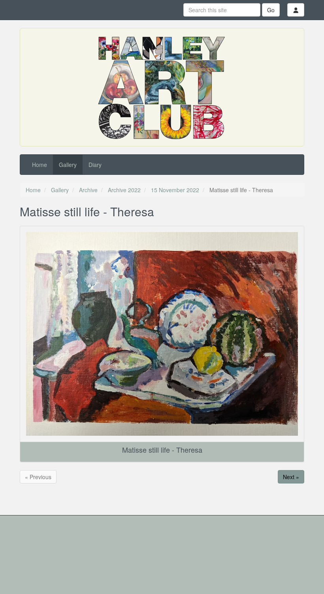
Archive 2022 (124, 190)
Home (39, 165)
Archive (88, 190)
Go (271, 10)
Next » (291, 477)
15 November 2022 (175, 190)
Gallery (68, 165)
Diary (95, 165)
